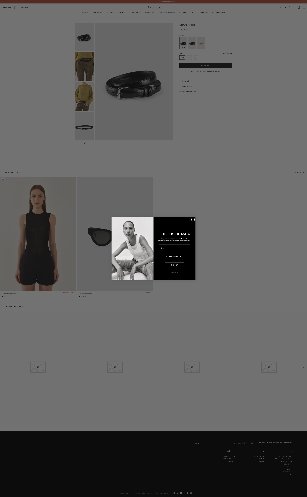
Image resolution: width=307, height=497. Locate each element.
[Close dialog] (193, 219)
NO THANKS (174, 272)
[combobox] (163, 256)
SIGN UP (174, 265)
